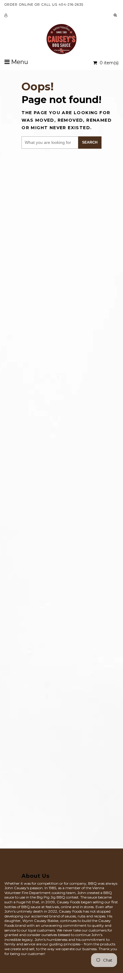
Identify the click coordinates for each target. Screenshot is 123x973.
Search (90, 142)
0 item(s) (109, 62)
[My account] (5, 15)
